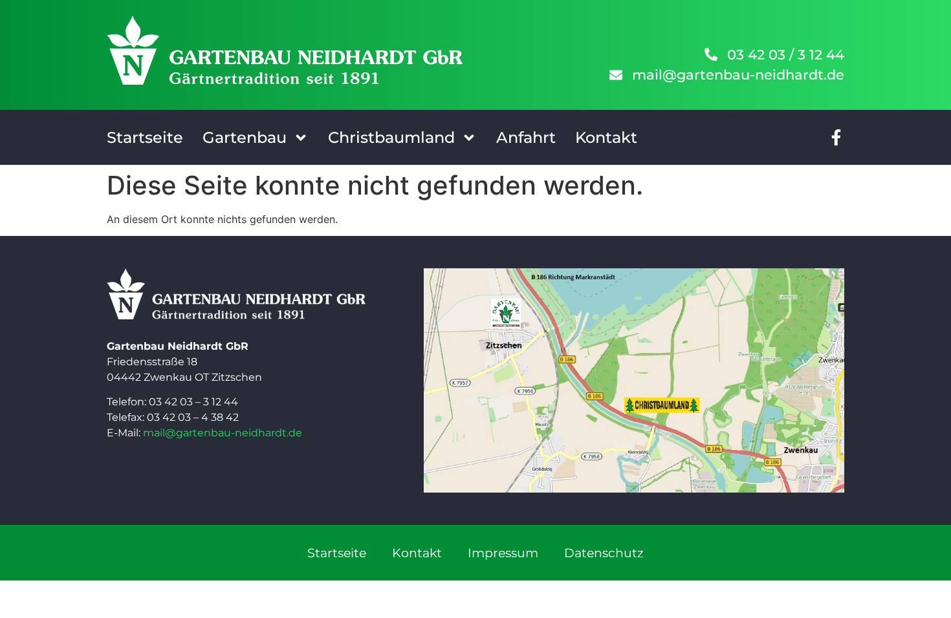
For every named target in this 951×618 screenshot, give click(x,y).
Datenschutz (604, 552)
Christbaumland (391, 137)
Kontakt (606, 137)
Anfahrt (526, 137)
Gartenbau (244, 137)
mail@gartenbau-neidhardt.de (222, 433)
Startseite (145, 137)
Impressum (503, 552)
